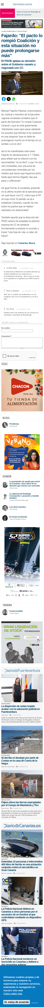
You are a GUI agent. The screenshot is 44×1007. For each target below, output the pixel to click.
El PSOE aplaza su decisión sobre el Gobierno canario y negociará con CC (18, 64)
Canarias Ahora (26, 243)
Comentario (6, 336)
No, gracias (35, 1002)
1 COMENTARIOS (23, 766)
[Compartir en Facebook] (4, 100)
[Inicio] (22, 4)
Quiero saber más (12, 993)
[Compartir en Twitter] (9, 100)
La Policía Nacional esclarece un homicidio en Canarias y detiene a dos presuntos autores (19, 961)
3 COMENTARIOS (23, 103)
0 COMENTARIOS (16, 715)
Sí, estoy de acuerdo (16, 1002)
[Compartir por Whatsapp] (14, 100)
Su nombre (5, 328)
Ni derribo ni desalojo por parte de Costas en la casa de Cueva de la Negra (19, 760)
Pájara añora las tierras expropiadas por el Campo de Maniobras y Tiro (21, 804)
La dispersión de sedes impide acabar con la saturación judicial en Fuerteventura (20, 709)
